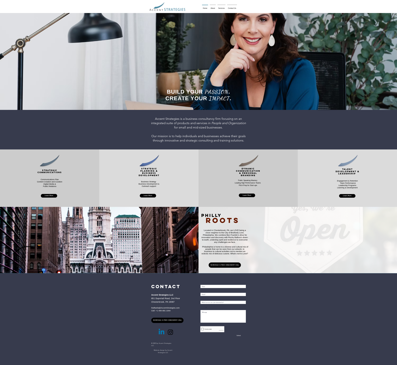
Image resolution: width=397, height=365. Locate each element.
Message (202, 307)
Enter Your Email (205, 290)
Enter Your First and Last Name (209, 282)
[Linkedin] (161, 332)
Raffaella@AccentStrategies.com (165, 308)
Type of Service (204, 298)
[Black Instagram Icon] (170, 332)
